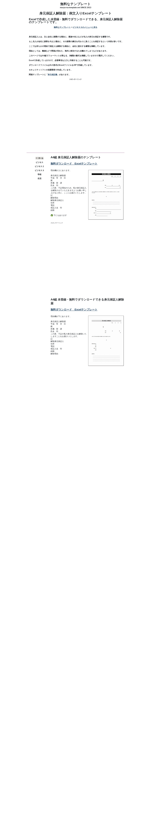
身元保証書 (52, 75)
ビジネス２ (39, 166)
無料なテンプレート (75, 4)
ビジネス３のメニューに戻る (85, 27)
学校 (39, 174)
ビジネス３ (39, 170)
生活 (39, 178)
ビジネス (39, 162)
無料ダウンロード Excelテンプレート (74, 163)
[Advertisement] (75, 99)
